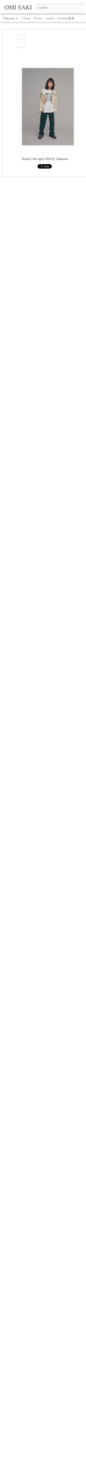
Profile (38, 18)
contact (49, 18)
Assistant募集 (66, 18)
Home (27, 18)
